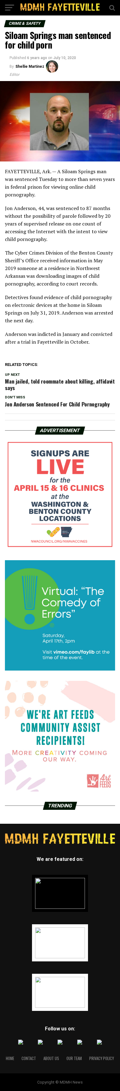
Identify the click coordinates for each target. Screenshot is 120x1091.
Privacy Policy (101, 1058)
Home (10, 1058)
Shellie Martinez (29, 66)
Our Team (74, 1058)
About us (51, 1058)
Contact (29, 1058)
